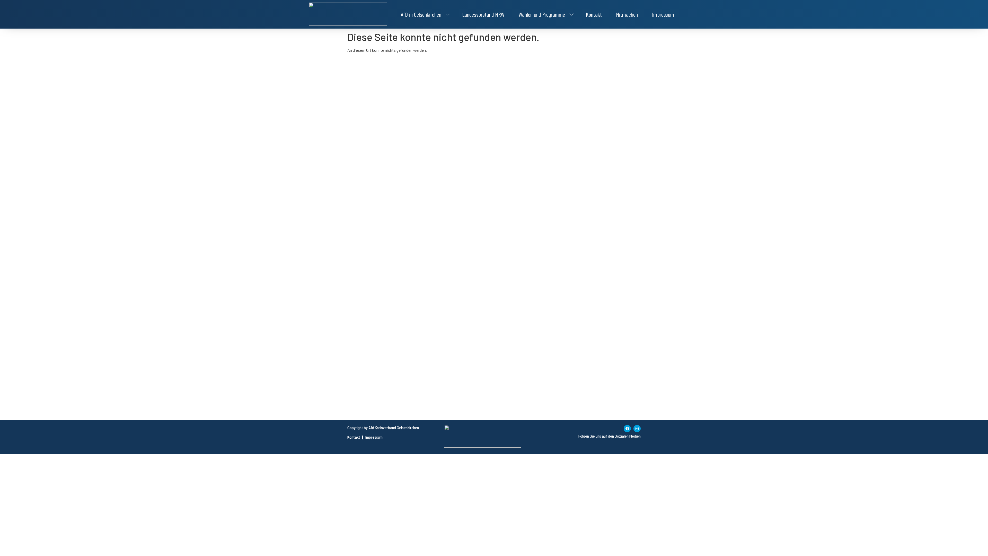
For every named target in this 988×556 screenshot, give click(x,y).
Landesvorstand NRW (483, 14)
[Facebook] (627, 428)
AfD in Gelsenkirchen (421, 14)
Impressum (663, 14)
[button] (424, 14)
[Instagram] (637, 428)
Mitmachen (627, 14)
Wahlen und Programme (541, 14)
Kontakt (594, 14)
